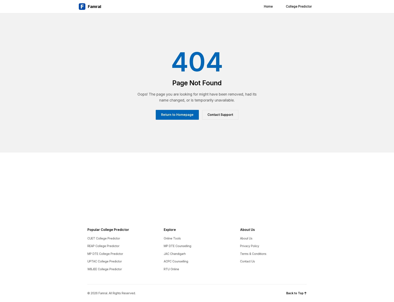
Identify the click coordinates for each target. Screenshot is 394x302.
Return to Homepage (177, 115)
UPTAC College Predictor (104, 261)
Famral (94, 6)
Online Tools (172, 238)
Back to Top (295, 293)
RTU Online (171, 269)
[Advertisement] (197, 183)
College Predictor (299, 6)
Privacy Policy (249, 246)
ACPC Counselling (176, 261)
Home (268, 6)
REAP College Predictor (103, 246)
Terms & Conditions (253, 253)
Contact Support (220, 115)
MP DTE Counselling (177, 246)
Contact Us (247, 261)
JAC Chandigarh (175, 253)
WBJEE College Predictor (104, 269)
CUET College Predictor (103, 238)
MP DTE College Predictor (105, 253)
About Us (246, 238)
